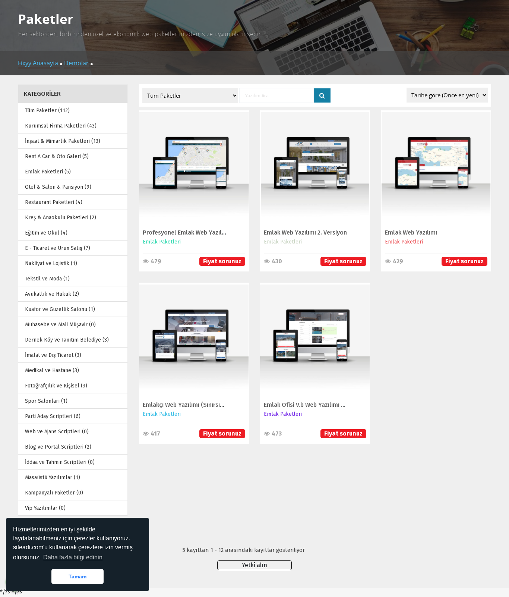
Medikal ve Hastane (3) (52, 370)
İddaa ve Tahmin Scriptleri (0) (60, 462)
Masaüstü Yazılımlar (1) (52, 477)
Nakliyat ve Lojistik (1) (51, 263)
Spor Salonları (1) (46, 401)
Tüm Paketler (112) (47, 110)
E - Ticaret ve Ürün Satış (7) (57, 248)
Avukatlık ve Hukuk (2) (52, 294)
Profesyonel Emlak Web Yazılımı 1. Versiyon (202, 232)
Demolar (77, 63)
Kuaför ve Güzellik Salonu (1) (60, 309)
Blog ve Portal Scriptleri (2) (58, 447)
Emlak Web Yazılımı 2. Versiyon (305, 232)
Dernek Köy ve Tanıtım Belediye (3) (67, 340)
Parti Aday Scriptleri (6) (52, 416)
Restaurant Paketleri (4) (53, 202)
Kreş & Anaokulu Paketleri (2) (60, 217)
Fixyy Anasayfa (39, 63)
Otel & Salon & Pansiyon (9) (58, 187)
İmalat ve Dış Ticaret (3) (53, 355)
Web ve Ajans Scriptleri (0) (57, 431)
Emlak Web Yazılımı (411, 232)
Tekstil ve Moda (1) (47, 279)
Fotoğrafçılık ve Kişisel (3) (56, 386)
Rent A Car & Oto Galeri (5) (57, 156)
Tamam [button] (77, 576)
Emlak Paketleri (162, 242)
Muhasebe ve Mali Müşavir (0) (60, 324)
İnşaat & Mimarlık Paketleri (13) (62, 141)
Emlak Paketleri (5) (48, 172)
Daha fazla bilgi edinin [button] (72, 557)
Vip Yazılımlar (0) (45, 508)
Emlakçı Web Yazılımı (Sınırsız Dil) (188, 404)
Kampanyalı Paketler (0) (54, 493)
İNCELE (190, 163)
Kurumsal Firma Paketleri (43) (61, 126)
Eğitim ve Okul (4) (46, 233)
